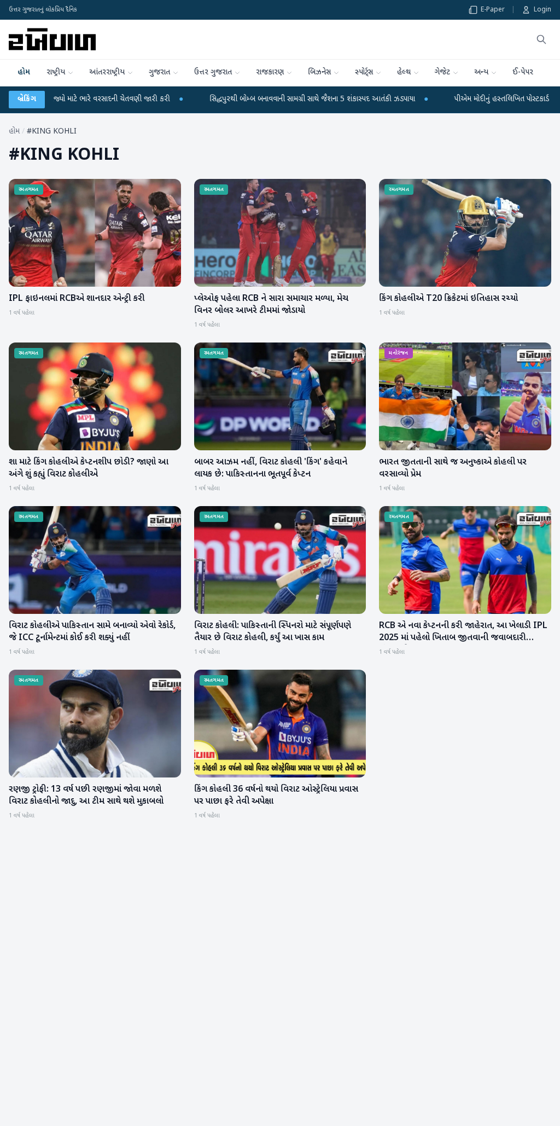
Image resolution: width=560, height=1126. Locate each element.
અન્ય (481, 72)
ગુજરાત (159, 72)
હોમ (24, 72)
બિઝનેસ (319, 72)
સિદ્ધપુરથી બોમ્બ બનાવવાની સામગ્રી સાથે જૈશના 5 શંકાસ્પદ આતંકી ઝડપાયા (225, 99)
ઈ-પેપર (522, 72)
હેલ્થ (404, 72)
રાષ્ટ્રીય (55, 72)
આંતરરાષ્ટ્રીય (107, 72)
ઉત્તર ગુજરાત (213, 72)
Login (542, 9)
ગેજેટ (442, 72)
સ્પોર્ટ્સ (364, 72)
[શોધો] (541, 39)
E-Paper (493, 9)
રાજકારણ (270, 72)
